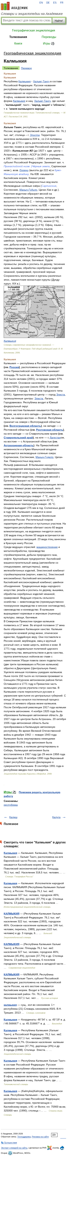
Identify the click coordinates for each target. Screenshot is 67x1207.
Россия (14, 367)
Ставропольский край (18, 437)
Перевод (26, 68)
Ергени (24, 170)
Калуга (56, 817)
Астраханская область (19, 445)
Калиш (13, 817)
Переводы (49, 37)
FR (61, 2)
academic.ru (14, 6)
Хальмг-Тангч (41, 81)
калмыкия (10, 1004)
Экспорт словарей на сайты (14, 1148)
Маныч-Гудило (28, 189)
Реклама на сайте (40, 1137)
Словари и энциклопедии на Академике (32, 14)
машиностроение (47, 547)
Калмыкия (24, 81)
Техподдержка (24, 1137)
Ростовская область (49, 429)
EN (41, 2)
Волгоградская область (25, 425)
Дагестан (55, 437)
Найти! (59, 20)
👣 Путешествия (9, 1142)
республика (11, 804)
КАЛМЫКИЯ (11, 913)
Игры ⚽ (49, 43)
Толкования (18, 37)
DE (48, 2)
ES (55, 2)
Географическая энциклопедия (33, 30)
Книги (18, 43)
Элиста (35, 134)
